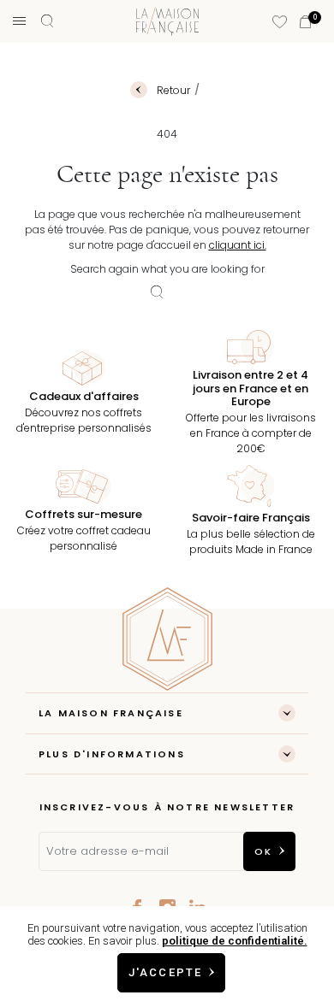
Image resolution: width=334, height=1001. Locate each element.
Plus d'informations (112, 754)
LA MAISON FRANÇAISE (111, 713)
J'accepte (165, 972)
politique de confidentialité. (234, 940)
